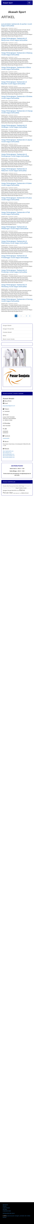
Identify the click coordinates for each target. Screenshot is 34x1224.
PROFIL (5, 1206)
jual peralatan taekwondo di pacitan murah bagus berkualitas (16, 25)
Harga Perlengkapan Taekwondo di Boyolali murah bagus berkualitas (14, 83)
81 (26, 316)
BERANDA (5, 1204)
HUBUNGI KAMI (7, 1211)
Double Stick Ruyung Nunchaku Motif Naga (13, 486)
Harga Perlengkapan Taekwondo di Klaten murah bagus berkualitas (16, 184)
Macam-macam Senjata (9, 339)
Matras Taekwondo (16, 493)
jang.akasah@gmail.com (9, 405)
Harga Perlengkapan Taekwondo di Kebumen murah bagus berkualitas (14, 170)
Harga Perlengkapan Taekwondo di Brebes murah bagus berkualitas (16, 97)
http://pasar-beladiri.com (9, 455)
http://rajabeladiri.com (8, 451)
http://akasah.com (7, 452)
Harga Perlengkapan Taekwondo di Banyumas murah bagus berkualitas (14, 39)
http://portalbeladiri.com (8, 454)
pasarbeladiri (6, 438)
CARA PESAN (6, 1208)
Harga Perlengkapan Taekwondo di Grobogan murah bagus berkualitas (14, 126)
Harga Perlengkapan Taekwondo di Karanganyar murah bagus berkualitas (15, 155)
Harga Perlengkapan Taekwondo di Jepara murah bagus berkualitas (16, 141)
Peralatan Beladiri (7, 332)
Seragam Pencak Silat (8, 329)
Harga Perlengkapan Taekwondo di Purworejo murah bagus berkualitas (14, 271)
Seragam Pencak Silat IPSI (9, 490)
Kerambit (17, 490)
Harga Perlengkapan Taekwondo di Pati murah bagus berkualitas (15, 213)
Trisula (20, 493)
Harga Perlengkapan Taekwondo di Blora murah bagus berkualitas (16, 68)
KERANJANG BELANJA (9, 1213)
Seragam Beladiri (7, 325)
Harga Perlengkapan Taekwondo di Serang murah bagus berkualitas (16, 300)
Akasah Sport (8, 3)
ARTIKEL (5, 1209)
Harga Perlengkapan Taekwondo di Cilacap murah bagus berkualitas (17, 112)
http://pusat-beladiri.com (9, 457)
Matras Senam (25, 493)
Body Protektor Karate (21, 488)
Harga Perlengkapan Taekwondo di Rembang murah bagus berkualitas (14, 285)
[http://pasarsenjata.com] (17, 377)
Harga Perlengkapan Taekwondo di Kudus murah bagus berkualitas (16, 199)
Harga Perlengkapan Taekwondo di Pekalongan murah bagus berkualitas (14, 228)
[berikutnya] (29, 316)
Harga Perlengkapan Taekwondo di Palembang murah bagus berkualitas (14, 242)
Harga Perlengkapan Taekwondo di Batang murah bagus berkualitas (16, 54)
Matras (4, 335)
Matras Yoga (29, 488)
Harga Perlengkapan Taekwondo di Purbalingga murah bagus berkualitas (14, 256)
